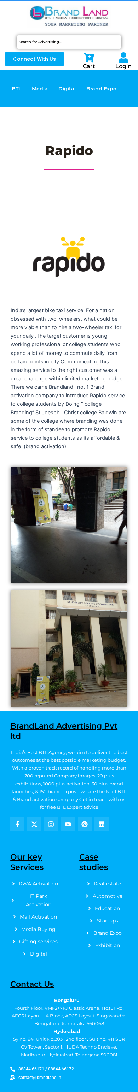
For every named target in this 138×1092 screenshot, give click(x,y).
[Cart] (89, 57)
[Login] (123, 57)
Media (40, 88)
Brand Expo (101, 88)
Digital (67, 88)
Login (123, 66)
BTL (16, 88)
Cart (89, 66)
